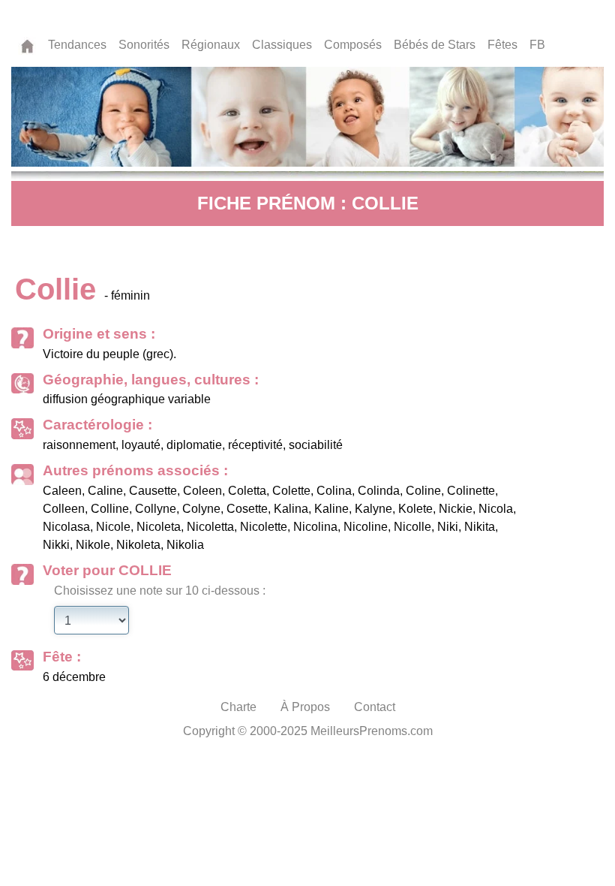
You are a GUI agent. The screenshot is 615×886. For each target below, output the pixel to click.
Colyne (201, 508)
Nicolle (412, 526)
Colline (110, 508)
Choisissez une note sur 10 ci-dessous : (160, 590)
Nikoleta (138, 544)
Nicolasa (66, 526)
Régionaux (211, 44)
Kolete (415, 508)
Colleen (64, 508)
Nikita (479, 526)
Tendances (77, 44)
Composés (353, 44)
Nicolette (263, 526)
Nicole (113, 526)
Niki (447, 526)
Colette (291, 490)
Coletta (247, 490)
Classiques (282, 44)
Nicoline (366, 526)
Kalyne (373, 508)
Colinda (379, 490)
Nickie (455, 508)
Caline (105, 490)
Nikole (93, 544)
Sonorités (144, 44)
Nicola (495, 508)
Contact (374, 707)
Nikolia (185, 544)
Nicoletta (210, 526)
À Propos (305, 707)
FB (537, 44)
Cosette (247, 508)
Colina (334, 490)
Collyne (155, 508)
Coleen (202, 490)
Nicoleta (158, 526)
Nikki (56, 544)
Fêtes (503, 44)
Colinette (471, 490)
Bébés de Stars (435, 44)
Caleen (62, 490)
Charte (238, 707)
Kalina (291, 508)
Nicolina (315, 526)
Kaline (331, 508)
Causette (153, 490)
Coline (423, 490)
